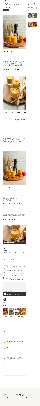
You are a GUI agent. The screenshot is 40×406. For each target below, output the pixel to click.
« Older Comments (5, 362)
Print (4, 248)
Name (4, 376)
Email (4, 379)
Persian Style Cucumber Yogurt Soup (8, 222)
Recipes (5, 3)
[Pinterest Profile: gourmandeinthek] (4, 294)
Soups (7, 3)
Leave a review (14, 285)
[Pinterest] (4, 302)
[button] (4, 7)
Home (3, 3)
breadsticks (19, 73)
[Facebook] (3, 302)
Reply (4, 335)
